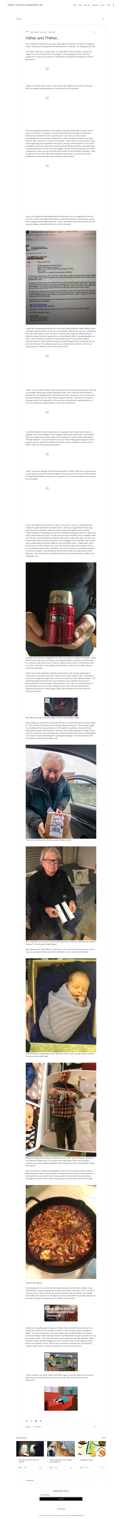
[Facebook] (113, 5)
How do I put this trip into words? (29, 1461)
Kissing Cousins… (87, 1460)
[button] (103, 19)
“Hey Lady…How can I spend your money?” (61, 1461)
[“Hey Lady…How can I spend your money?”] (61, 1449)
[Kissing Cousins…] (92, 1449)
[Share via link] (41, 1421)
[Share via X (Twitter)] (31, 1421)
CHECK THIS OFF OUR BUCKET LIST (25, 5)
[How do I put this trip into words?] (30, 1449)
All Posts (19, 19)
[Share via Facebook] (27, 1421)
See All (103, 1437)
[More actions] (95, 32)
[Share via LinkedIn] (36, 1421)
